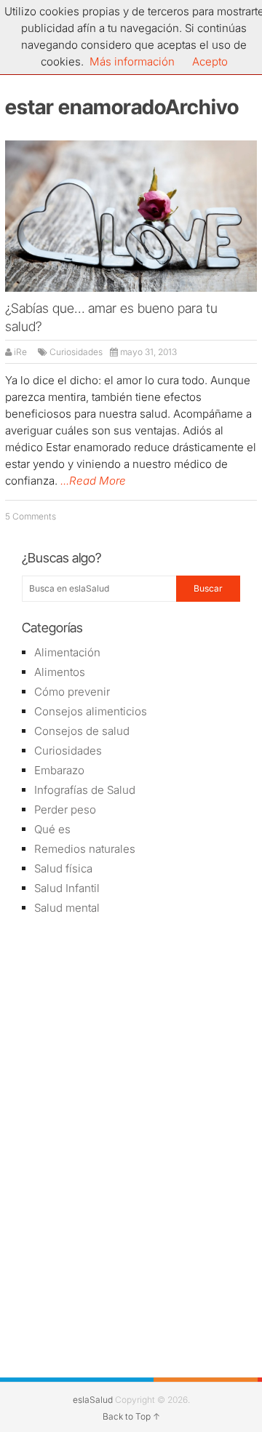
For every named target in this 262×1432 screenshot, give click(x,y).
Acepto (210, 61)
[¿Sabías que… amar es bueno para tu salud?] (131, 216)
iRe (20, 351)
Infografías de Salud (84, 790)
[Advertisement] (131, 1031)
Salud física (63, 868)
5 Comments (30, 516)
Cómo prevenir (72, 692)
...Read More (93, 481)
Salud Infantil (67, 888)
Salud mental (67, 908)
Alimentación (67, 652)
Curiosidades (76, 351)
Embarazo (59, 770)
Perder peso (65, 809)
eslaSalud (93, 1399)
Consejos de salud (82, 731)
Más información (132, 61)
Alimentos (59, 672)
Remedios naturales (84, 849)
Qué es (52, 829)
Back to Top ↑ (131, 1416)
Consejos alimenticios (90, 711)
